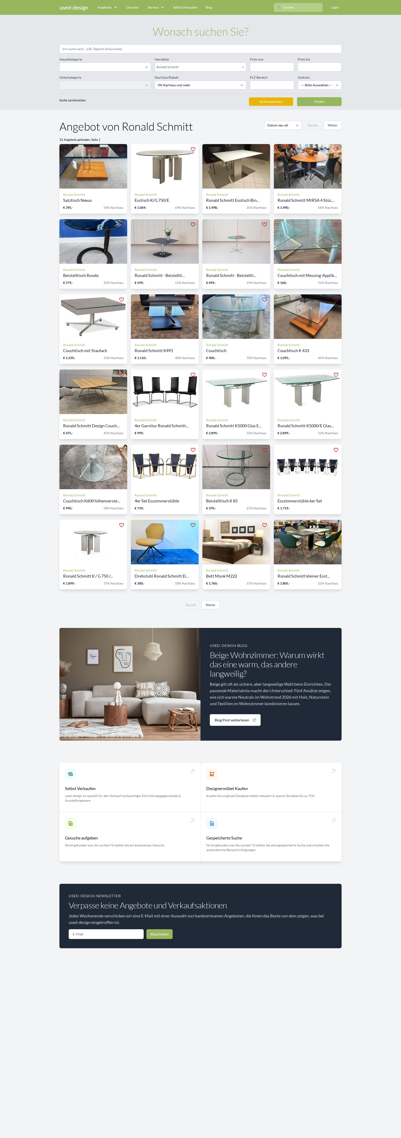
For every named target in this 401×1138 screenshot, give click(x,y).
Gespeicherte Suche (224, 837)
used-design (73, 7)
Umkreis (304, 77)
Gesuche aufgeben (81, 837)
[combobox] (198, 67)
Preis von (256, 59)
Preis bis (304, 59)
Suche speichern (271, 101)
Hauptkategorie (70, 59)
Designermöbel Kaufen (227, 788)
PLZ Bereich (259, 77)
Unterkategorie (70, 77)
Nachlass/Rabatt (166, 77)
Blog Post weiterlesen (232, 720)
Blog (209, 7)
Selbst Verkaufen (185, 7)
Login (335, 7)
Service (153, 7)
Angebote (104, 7)
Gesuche (132, 7)
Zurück (312, 125)
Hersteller (162, 59)
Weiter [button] (333, 125)
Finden (319, 101)
